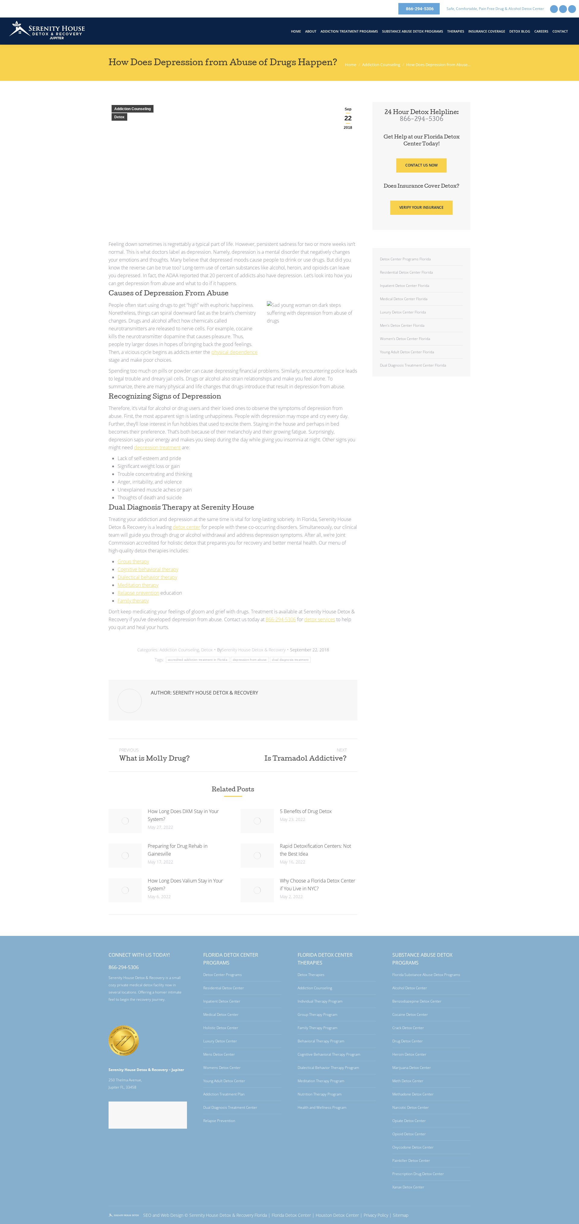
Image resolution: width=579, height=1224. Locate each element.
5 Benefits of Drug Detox (306, 811)
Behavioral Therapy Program (321, 1041)
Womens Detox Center (222, 1067)
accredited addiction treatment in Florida (197, 659)
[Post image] (125, 821)
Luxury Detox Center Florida (403, 312)
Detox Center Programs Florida (405, 259)
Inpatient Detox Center (221, 1001)
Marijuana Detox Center (411, 1067)
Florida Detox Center (291, 1215)
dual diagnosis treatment (290, 659)
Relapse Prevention (219, 1120)
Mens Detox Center (219, 1054)
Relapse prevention (138, 593)
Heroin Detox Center (409, 1054)
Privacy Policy (376, 1215)
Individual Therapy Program (320, 1001)
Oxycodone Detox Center (413, 1147)
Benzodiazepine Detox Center (416, 1001)
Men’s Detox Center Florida (402, 325)
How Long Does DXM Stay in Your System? (183, 815)
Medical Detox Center (221, 1014)
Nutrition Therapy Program (320, 1094)
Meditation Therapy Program (321, 1080)
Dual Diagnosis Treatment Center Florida (413, 365)
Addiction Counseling (132, 109)
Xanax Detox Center (408, 1187)
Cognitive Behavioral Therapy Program (329, 1054)
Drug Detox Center (407, 1041)
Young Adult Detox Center (224, 1080)
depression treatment (157, 447)
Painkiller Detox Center (411, 1160)
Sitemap (400, 1215)
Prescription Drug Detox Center (418, 1173)
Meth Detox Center (407, 1080)
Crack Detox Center (408, 1027)
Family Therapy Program (317, 1027)
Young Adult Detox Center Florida (407, 351)
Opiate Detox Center (409, 1120)
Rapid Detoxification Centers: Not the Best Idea (315, 850)
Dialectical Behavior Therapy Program (328, 1067)
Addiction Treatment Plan (224, 1094)
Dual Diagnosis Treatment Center (230, 1107)
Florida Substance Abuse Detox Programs (426, 974)
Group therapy (133, 561)
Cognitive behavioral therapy (148, 569)
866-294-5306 (281, 619)
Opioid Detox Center (409, 1134)
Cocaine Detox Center (410, 1014)
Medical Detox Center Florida (403, 298)
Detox (119, 117)
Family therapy (133, 600)
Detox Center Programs (222, 974)
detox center (186, 527)
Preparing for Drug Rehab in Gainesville (177, 850)
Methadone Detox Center (413, 1094)
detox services (319, 619)
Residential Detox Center (223, 987)
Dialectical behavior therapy (147, 577)
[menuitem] (296, 31)
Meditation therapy (138, 585)
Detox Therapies (311, 974)
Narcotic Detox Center (410, 1107)
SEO (147, 1215)
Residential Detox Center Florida (406, 272)
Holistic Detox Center (220, 1027)
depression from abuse (250, 659)
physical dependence (234, 352)
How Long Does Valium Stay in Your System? (185, 884)
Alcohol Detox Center (409, 987)
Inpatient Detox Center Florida (404, 285)
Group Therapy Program (317, 1014)
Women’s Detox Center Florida (405, 338)
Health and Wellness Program (322, 1107)
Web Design (172, 1215)
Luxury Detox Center (220, 1041)
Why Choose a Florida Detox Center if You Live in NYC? (317, 884)
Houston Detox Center (337, 1215)
